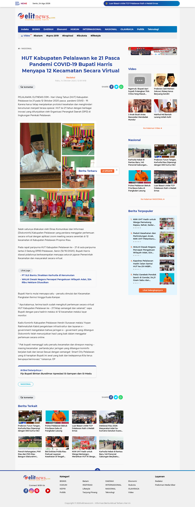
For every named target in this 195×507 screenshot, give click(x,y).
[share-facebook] (111, 87)
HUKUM (75, 29)
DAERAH (48, 29)
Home (24, 3)
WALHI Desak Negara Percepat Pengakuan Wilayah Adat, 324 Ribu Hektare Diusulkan (144, 250)
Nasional (134, 140)
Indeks (25, 29)
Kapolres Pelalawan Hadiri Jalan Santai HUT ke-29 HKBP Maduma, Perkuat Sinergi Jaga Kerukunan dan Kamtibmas (143, 263)
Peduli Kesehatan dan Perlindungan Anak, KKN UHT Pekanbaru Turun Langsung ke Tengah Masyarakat (144, 236)
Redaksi (158, 481)
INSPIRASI (68, 35)
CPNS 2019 (53, 35)
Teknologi (153, 29)
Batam (39, 35)
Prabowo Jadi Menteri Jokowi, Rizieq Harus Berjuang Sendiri (164, 91)
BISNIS (36, 29)
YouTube (49, 494)
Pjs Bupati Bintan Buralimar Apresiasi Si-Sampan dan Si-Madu (56, 373)
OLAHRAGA (127, 29)
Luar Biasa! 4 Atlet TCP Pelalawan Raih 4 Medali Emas (133, 3)
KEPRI (63, 489)
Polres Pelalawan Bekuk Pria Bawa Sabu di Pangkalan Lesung (139, 188)
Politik (140, 29)
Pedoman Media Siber (165, 485)
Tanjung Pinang (90, 492)
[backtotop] (97, 471)
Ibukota (82, 35)
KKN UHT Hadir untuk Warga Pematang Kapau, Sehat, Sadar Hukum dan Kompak (144, 222)
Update (108, 171)
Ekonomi (62, 29)
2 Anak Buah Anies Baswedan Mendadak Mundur (138, 117)
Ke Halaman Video (152, 128)
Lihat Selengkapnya (152, 290)
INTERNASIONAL (92, 29)
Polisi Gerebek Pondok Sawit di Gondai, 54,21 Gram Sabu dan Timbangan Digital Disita (144, 277)
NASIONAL (111, 29)
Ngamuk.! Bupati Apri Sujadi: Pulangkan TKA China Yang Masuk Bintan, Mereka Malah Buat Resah (138, 91)
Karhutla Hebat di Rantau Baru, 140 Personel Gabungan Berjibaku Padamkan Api (138, 162)
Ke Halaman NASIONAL (152, 199)
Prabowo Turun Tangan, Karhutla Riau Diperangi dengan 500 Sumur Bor (165, 162)
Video (27, 35)
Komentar (28, 87)
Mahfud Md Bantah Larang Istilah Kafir (163, 115)
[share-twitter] (116, 87)
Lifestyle (96, 35)
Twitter (44, 489)
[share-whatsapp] (121, 87)
